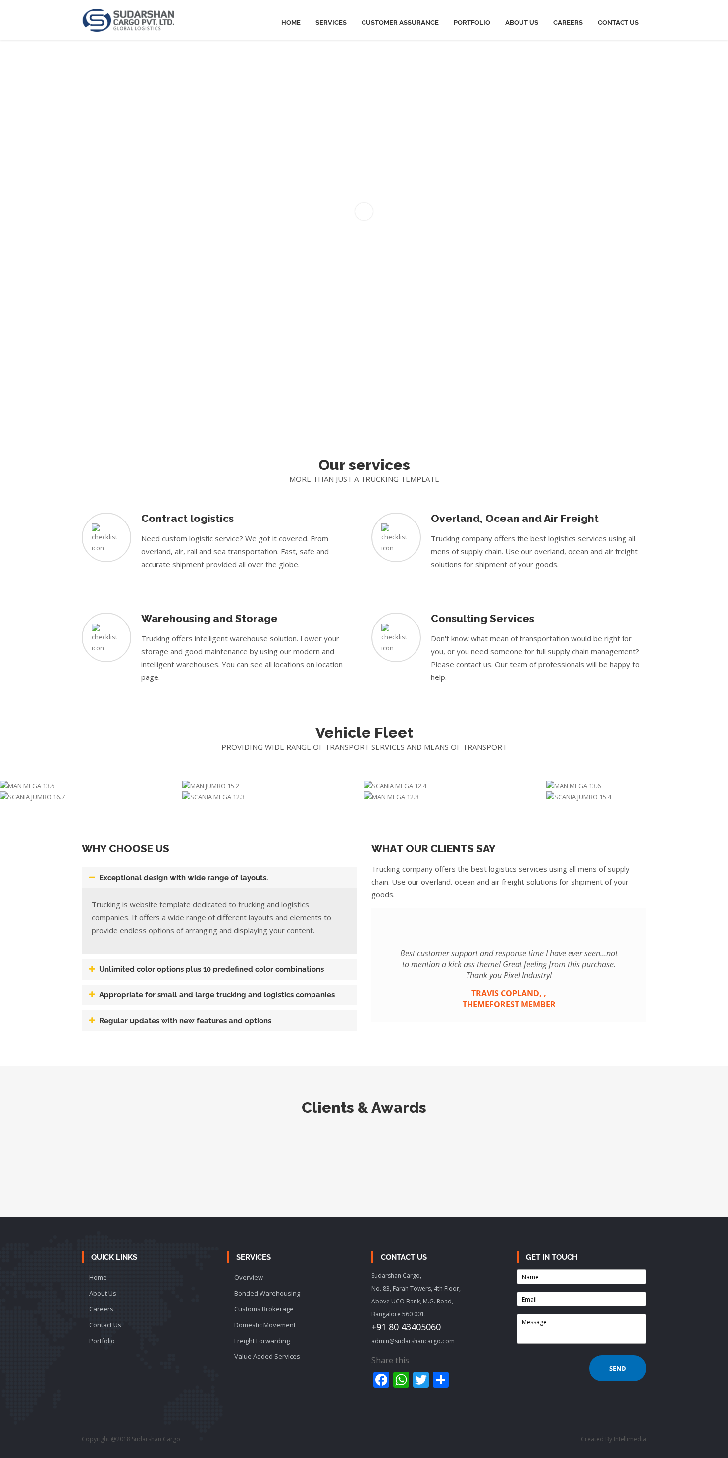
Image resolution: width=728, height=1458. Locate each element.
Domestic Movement (265, 1324)
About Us (521, 22)
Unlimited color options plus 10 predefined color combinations (211, 969)
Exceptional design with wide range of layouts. (183, 877)
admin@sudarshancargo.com (413, 1341)
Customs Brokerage (264, 1308)
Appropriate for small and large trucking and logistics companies (217, 994)
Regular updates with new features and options (185, 1020)
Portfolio (472, 22)
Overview (248, 1277)
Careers (568, 22)
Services (331, 22)
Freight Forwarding (262, 1340)
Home (291, 22)
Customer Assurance (400, 22)
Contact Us (618, 22)
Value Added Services (267, 1356)
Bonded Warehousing (267, 1293)
